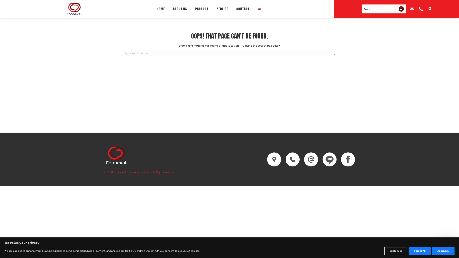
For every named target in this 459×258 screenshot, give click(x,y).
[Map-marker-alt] (430, 9)
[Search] (401, 9)
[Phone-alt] (421, 9)
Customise (395, 251)
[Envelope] (412, 9)
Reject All (419, 251)
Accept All (443, 251)
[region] (229, 247)
